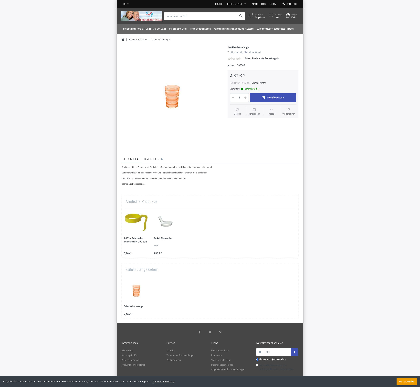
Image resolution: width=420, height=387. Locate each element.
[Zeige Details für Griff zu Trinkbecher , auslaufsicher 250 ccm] (136, 222)
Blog (263, 3)
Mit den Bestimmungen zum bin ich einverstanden (277, 367)
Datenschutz (266, 369)
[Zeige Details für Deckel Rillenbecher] (166, 222)
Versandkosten (259, 82)
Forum (273, 3)
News (255, 3)
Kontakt (219, 3)
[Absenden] (294, 352)
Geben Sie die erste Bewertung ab (262, 58)
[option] (172, 96)
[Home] (123, 39)
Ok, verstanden (406, 381)
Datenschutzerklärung (163, 381)
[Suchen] (241, 16)
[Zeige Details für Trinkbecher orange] (136, 290)
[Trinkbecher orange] (172, 96)
